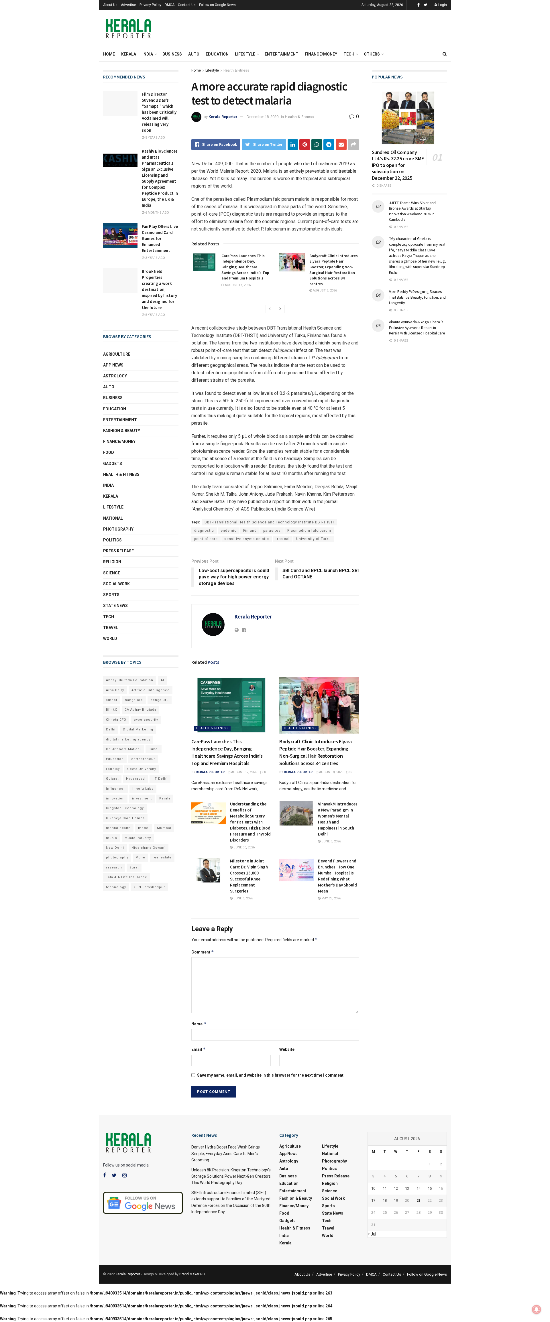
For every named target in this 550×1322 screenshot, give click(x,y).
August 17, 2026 (237, 285)
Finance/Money (321, 54)
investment (142, 798)
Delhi (110, 729)
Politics (112, 540)
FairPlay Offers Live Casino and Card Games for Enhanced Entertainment (160, 238)
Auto (193, 54)
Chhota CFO (116, 720)
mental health (118, 828)
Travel (110, 627)
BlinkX (111, 710)
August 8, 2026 (324, 290)
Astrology (115, 376)
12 (396, 1188)
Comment (202, 952)
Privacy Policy (150, 5)
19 (396, 1200)
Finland (250, 531)
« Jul (372, 1234)
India (147, 54)
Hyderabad (135, 779)
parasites (272, 531)
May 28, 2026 (331, 898)
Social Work (116, 584)
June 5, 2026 (331, 841)
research (114, 867)
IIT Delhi (160, 779)
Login (442, 5)
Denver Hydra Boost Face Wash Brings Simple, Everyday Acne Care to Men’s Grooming (225, 1153)
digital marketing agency (128, 739)
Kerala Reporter (223, 117)
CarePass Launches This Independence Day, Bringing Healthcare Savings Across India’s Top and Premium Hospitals (245, 267)
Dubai (153, 749)
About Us (110, 5)
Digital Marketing (138, 729)
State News (115, 605)
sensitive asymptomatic (246, 539)
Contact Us (187, 5)
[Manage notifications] (536, 1309)
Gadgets (112, 463)
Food (108, 452)
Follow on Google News (217, 5)
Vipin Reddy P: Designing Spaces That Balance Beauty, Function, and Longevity (417, 297)
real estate (162, 857)
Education (217, 54)
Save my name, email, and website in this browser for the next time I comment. (271, 1075)
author (111, 700)
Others (372, 54)
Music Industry (138, 838)
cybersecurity (146, 720)
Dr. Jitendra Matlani (123, 749)
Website (286, 1049)
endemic (229, 531)
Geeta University (141, 769)
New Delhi (115, 848)
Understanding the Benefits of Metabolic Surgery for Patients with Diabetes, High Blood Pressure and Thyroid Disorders (250, 822)
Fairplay (113, 769)
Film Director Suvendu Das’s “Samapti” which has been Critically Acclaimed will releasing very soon (159, 112)
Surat (134, 867)
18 (385, 1200)
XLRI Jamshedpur (149, 887)
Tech (348, 54)
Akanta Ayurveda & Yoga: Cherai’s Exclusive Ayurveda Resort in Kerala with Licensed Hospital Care (417, 327)
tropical (283, 539)
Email (198, 1049)
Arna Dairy (115, 690)
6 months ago (156, 212)
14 (419, 1188)
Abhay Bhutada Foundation (129, 680)
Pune (140, 857)
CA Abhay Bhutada (140, 710)
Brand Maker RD (192, 1274)
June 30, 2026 (244, 847)
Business (172, 54)
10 (373, 1188)
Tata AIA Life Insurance (126, 877)
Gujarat (112, 779)
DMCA (169, 5)
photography (117, 857)
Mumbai (164, 828)
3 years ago (154, 258)
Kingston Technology (125, 808)
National (113, 518)
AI (162, 680)
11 (385, 1188)
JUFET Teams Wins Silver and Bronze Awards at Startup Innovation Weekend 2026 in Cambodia (412, 211)
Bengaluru (159, 700)
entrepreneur (143, 759)
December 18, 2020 (262, 117)
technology (116, 887)
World (110, 638)
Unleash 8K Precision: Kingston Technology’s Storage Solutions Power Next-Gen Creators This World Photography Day (231, 1176)
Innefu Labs (143, 789)
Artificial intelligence (150, 690)
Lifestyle (245, 54)
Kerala (128, 54)
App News (113, 365)
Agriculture (116, 354)
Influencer (115, 789)
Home (109, 54)
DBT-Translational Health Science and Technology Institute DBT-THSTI (269, 522)
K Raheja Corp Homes (125, 818)
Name (198, 1024)
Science (111, 573)
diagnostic (204, 531)
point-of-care (206, 539)
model (144, 828)
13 (407, 1188)
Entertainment (281, 54)
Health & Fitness (236, 70)
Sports (111, 594)
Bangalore (134, 700)
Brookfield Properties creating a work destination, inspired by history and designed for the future (159, 289)
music (111, 838)
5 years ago (154, 137)
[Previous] (270, 309)
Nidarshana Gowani (148, 848)
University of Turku (313, 539)
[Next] (280, 309)
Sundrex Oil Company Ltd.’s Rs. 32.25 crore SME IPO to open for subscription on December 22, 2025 (398, 165)
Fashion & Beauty (121, 430)
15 (430, 1188)
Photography (118, 529)
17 (373, 1200)
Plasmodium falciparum (309, 531)
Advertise (128, 5)
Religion (112, 561)
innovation (115, 798)
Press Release (118, 551)
